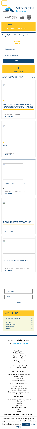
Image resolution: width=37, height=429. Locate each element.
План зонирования (18, 380)
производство (10, 326)
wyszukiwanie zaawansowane (16, 28)
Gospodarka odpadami (13, 318)
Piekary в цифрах (18, 378)
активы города (18, 376)
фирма (8, 328)
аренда (19, 402)
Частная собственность (18, 390)
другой (18, 412)
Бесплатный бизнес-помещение (18, 392)
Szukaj (17, 61)
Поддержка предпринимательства (18, 374)
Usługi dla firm (10, 324)
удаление (19, 406)
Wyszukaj (18, 42)
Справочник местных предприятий (17, 415)
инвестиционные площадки (18, 388)
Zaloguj (18, 303)
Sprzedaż (9, 322)
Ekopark (18, 394)
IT (6, 320)
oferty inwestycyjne (18, 383)
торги (18, 410)
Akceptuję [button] (26, 424)
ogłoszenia (18, 397)
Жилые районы (18, 386)
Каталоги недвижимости (18, 408)
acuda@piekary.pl (21, 366)
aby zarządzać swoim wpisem (14, 286)
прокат (19, 404)
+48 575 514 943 (21, 368)
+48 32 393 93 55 (20, 343)
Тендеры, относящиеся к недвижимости (18, 400)
